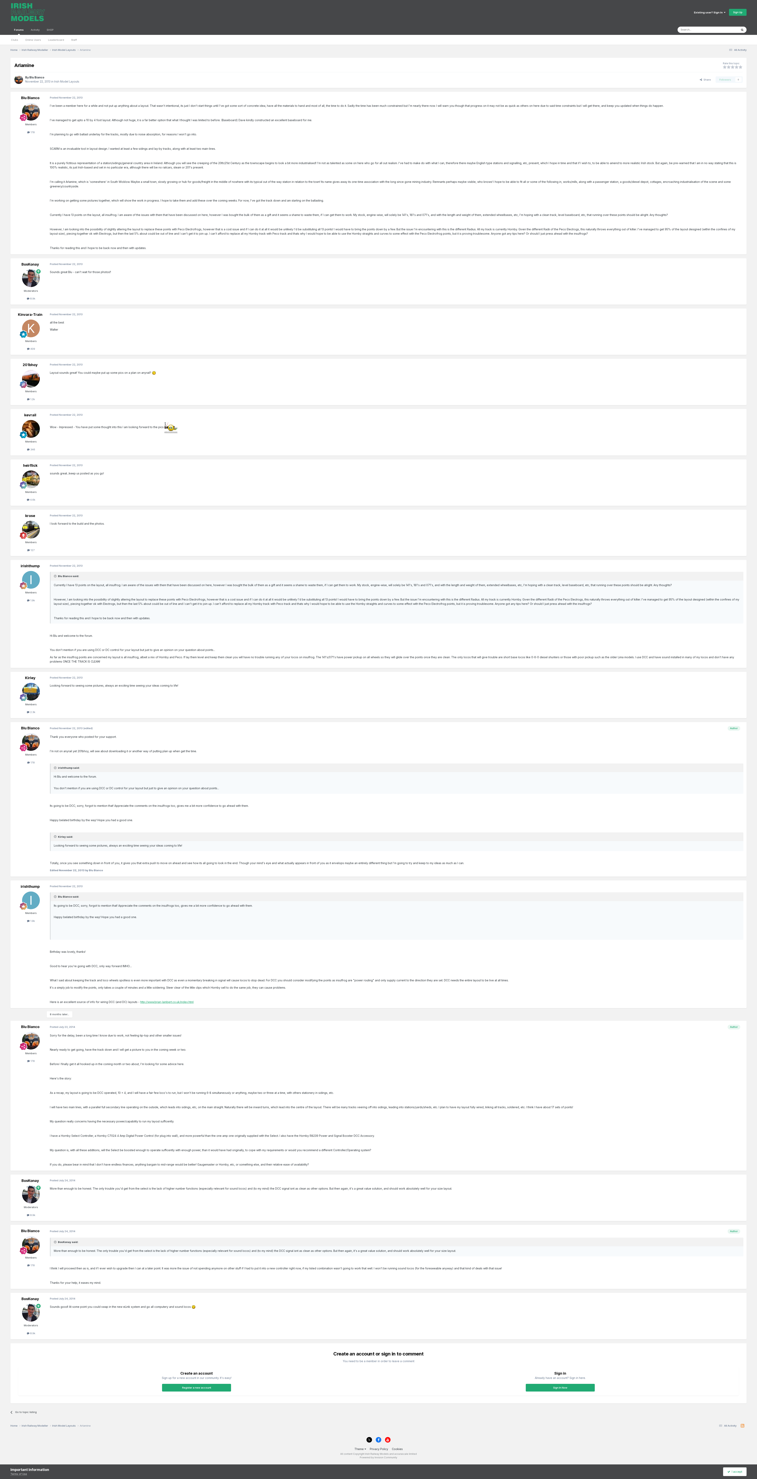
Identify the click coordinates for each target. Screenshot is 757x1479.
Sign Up (737, 12)
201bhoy (30, 365)
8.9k (32, 298)
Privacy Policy (379, 1449)
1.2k (32, 399)
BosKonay (30, 264)
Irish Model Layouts (66, 81)
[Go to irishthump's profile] (31, 580)
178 (32, 132)
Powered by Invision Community (378, 1457)
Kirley (30, 678)
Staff (74, 39)
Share (706, 79)
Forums (19, 29)
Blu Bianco (36, 77)
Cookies (397, 1449)
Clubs (14, 39)
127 (32, 550)
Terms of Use (18, 1473)
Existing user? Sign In (709, 12)
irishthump (30, 566)
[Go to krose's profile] (31, 529)
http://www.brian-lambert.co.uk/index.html (167, 1002)
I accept (736, 1471)
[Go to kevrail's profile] (31, 429)
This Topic (726, 29)
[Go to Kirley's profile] (31, 692)
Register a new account (196, 1387)
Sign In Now (560, 1387)
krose (30, 516)
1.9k (32, 600)
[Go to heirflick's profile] (31, 479)
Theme (359, 1449)
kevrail (30, 415)
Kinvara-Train (30, 314)
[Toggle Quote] (55, 576)
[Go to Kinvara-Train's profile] (31, 328)
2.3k (32, 712)
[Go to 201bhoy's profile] (31, 379)
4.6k (32, 499)
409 (32, 348)
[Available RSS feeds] (742, 1426)
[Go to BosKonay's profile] (31, 278)
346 (32, 449)
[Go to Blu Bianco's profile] (18, 79)
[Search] (742, 30)
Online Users (33, 39)
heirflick (30, 465)
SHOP (50, 29)
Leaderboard (56, 39)
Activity (35, 29)
